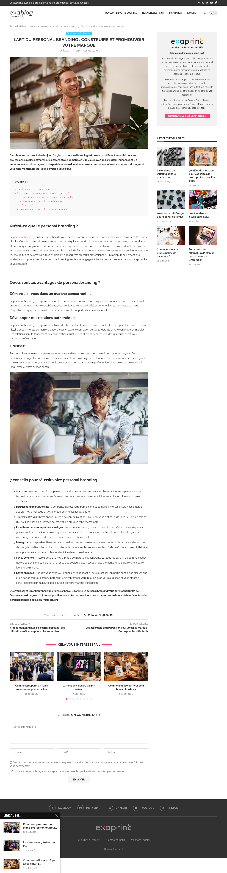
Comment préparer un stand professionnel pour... (40, 826)
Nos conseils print (153, 13)
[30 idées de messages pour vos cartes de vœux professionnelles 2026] (203, 156)
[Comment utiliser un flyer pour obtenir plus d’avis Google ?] (126, 666)
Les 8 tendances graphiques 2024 (199, 215)
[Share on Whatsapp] (100, 615)
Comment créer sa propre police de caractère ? (167, 253)
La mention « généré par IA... (39, 844)
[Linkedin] (207, 3)
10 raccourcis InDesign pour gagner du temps (170, 215)
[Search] (205, 13)
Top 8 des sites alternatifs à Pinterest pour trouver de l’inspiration (201, 254)
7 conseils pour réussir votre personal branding (41, 209)
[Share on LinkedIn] (93, 615)
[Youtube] (211, 3)
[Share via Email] (111, 615)
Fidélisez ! (26, 205)
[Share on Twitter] (85, 615)
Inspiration (175, 13)
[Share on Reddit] (96, 615)
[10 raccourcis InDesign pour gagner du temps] (171, 199)
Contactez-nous (115, 839)
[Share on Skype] (107, 615)
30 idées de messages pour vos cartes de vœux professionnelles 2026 (202, 175)
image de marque (25, 305)
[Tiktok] (216, 3)
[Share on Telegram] (104, 615)
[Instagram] (203, 3)
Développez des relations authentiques (41, 201)
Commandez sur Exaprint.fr (187, 115)
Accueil (14, 26)
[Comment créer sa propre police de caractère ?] (171, 235)
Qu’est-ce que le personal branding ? (35, 189)
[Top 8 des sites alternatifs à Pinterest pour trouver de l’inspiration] (203, 235)
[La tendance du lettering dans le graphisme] (171, 156)
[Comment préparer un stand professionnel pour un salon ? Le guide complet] (32, 666)
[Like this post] (78, 615)
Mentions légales (141, 839)
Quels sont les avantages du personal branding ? (42, 193)
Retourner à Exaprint (88, 839)
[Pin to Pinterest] (89, 615)
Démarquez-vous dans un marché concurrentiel (46, 197)
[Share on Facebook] (82, 615)
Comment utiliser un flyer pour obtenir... (39, 862)
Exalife (191, 13)
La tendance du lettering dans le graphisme (166, 174)
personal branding (24, 237)
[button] (15, 676)
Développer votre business (121, 13)
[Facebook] (199, 3)
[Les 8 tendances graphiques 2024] (203, 199)
